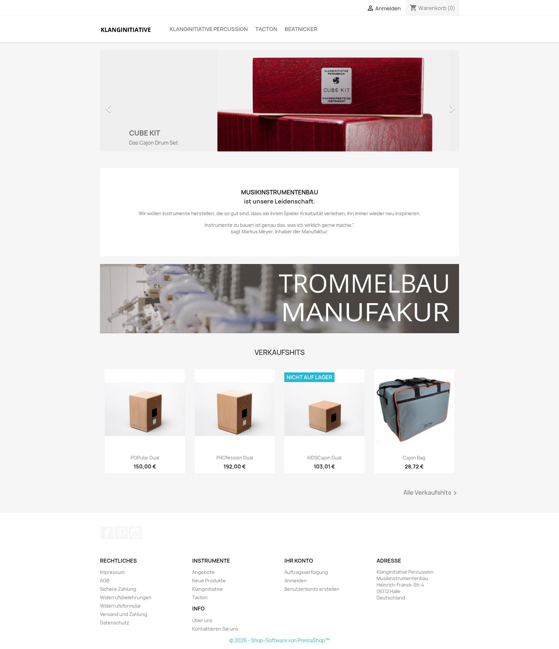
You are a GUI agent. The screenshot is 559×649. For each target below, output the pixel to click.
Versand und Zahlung (123, 614)
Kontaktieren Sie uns (215, 629)
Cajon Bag (414, 458)
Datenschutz (114, 623)
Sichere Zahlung (118, 589)
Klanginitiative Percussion (209, 29)
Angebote (203, 572)
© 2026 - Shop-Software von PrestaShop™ (279, 640)
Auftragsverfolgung (306, 572)
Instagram (135, 532)
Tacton (200, 597)
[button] (127, 105)
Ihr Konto (298, 560)
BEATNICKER (301, 29)
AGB (104, 581)
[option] (279, 105)
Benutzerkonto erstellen (311, 589)
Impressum (112, 572)
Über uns (202, 620)
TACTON (266, 29)
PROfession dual (234, 458)
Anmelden (295, 581)
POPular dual (145, 458)
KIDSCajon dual (324, 458)
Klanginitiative (207, 589)
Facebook (107, 532)
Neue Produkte (209, 581)
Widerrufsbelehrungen (125, 597)
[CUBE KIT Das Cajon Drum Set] (279, 100)
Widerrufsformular (120, 606)
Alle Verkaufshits (431, 493)
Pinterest (121, 532)
